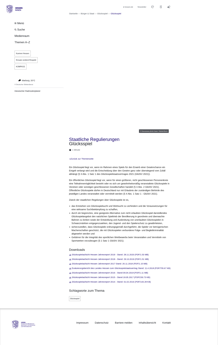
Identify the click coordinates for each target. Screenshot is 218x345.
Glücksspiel (74, 299)
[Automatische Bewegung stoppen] (16, 80)
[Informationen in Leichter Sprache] (152, 7)
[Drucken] (101, 150)
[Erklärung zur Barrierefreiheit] (169, 7)
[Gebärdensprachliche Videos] (161, 7)
